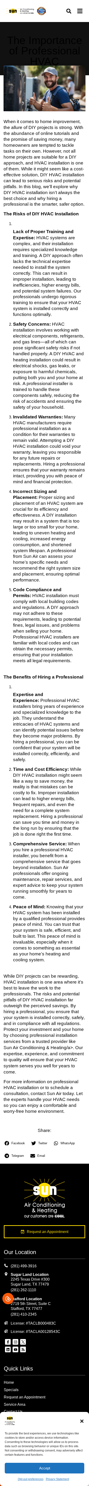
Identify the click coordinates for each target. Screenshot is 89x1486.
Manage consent (8, 1298)
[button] (82, 1421)
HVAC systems (51, 237)
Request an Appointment (24, 1397)
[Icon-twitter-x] (23, 1342)
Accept (44, 1468)
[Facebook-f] (8, 1342)
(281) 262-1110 (23, 1290)
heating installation (32, 359)
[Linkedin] (8, 1349)
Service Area (14, 1404)
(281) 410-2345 (24, 1314)
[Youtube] (15, 1349)
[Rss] (23, 1349)
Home (9, 1382)
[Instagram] (15, 1342)
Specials (11, 1390)
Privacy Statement (57, 1479)
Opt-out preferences (30, 1479)
